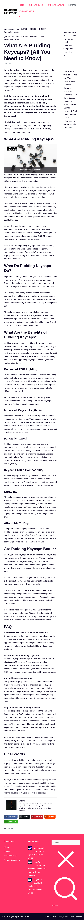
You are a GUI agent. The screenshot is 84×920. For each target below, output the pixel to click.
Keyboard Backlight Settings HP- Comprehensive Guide (35, 886)
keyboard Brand (27, 11)
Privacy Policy (10, 856)
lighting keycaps (49, 780)
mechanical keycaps (35, 542)
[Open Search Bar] (20, 17)
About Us (72, 127)
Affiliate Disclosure (12, 860)
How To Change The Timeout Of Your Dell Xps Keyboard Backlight (37, 868)
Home (21, 5)
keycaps (15, 475)
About (6, 847)
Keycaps (72, 5)
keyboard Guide (35, 5)
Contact (7, 851)
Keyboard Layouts (55, 5)
